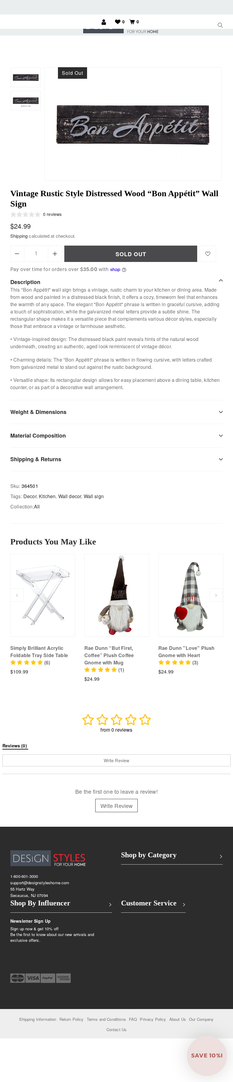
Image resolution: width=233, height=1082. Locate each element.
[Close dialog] (219, 495)
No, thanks (153, 606)
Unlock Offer (153, 575)
